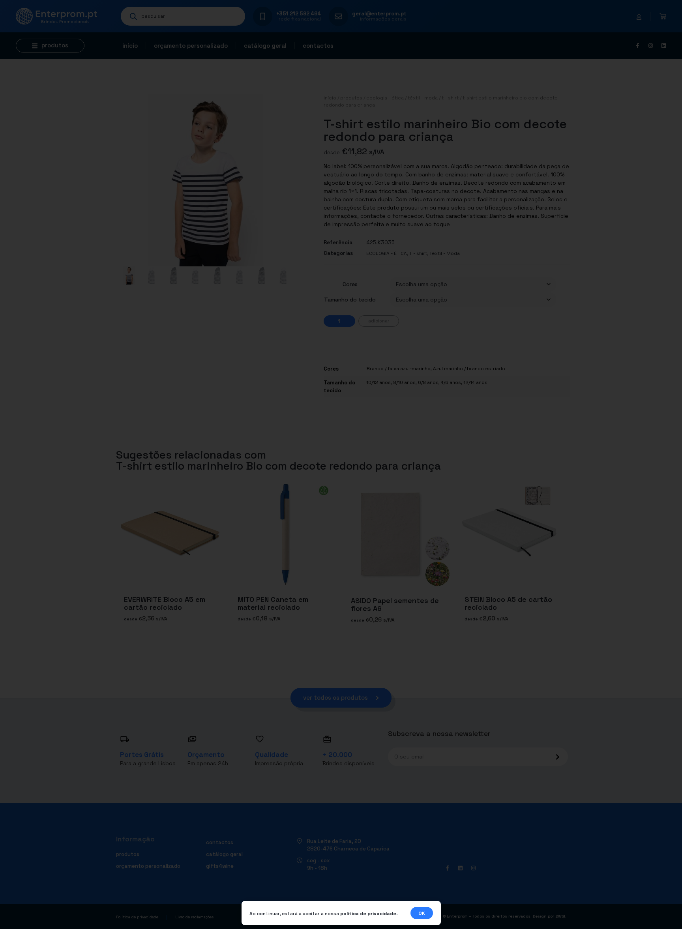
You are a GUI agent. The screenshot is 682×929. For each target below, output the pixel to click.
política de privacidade (368, 913)
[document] (341, 464)
